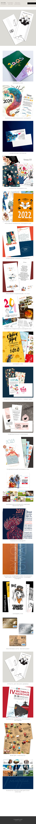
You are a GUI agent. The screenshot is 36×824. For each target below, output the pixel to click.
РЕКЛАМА (17, 2)
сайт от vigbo (18, 820)
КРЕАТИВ (3, 2)
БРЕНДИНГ (3, 4)
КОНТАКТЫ (17, 4)
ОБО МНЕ (10, 4)
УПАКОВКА (10, 2)
